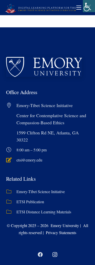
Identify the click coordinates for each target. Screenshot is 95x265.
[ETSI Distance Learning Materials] (11, 211)
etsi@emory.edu (29, 159)
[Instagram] (55, 254)
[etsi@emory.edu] (11, 159)
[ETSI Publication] (11, 201)
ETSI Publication (30, 201)
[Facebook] (40, 254)
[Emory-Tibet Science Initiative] (11, 191)
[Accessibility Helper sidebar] (89, 6)
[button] (79, 7)
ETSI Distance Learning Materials (43, 211)
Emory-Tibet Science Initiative (40, 191)
